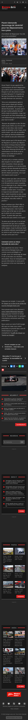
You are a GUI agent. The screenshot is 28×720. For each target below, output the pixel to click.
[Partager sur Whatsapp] (20, 366)
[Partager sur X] (8, 366)
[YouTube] (23, 2)
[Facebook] (15, 2)
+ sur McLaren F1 (20, 424)
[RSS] (26, 2)
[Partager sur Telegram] (22, 366)
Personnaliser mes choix (14, 718)
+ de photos (20, 596)
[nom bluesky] (17, 2)
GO (22, 442)
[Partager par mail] (3, 370)
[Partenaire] (14, 694)
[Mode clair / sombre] (2, 2)
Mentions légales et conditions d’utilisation (14, 706)
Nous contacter (15, 708)
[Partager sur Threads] (17, 366)
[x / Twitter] (20, 2)
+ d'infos (21, 511)
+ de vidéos (21, 686)
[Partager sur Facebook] (14, 366)
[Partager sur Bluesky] (11, 366)
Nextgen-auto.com (10, 714)
